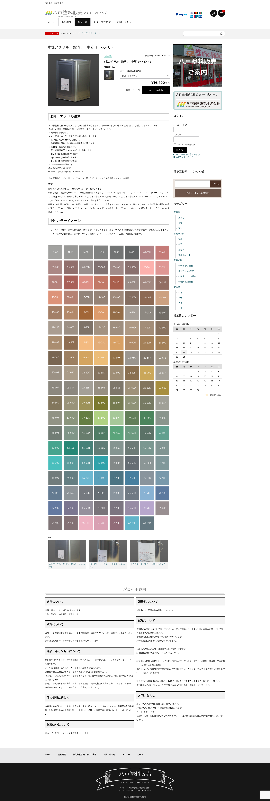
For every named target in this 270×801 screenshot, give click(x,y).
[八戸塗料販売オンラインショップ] (76, 13)
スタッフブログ (102, 22)
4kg (180, 292)
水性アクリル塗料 (186, 271)
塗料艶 (177, 212)
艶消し (181, 228)
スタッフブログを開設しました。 (87, 33)
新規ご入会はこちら (185, 157)
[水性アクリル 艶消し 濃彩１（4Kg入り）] (108, 551)
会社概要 (66, 22)
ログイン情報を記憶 (186, 144)
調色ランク (179, 233)
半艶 (180, 223)
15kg (180, 297)
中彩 (180, 244)
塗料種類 (178, 260)
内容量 (177, 287)
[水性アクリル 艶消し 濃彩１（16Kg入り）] (67, 551)
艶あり (181, 217)
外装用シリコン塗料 (187, 276)
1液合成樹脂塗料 (185, 282)
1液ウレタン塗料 (185, 266)
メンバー (126, 754)
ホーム (52, 22)
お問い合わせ (124, 22)
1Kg (180, 302)
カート (140, 754)
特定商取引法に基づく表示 (84, 754)
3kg (180, 307)
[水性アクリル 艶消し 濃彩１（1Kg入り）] (149, 551)
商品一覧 (82, 22)
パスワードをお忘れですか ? (188, 154)
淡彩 (180, 239)
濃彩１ (181, 249)
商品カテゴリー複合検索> (197, 193)
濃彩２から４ (184, 255)
